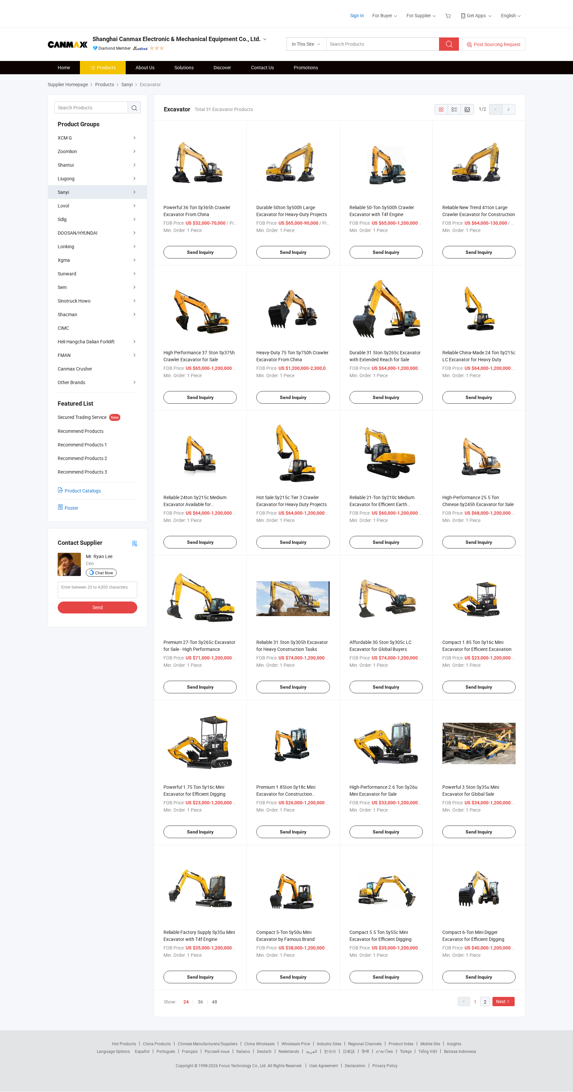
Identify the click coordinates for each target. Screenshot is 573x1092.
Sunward (67, 273)
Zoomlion (67, 151)
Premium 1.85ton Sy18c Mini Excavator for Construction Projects (285, 794)
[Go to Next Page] (508, 109)
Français (190, 1051)
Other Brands (71, 382)
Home (64, 67)
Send (98, 607)
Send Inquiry (200, 252)
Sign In (357, 15)
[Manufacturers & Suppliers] (90, 13)
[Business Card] (134, 543)
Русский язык (217, 1051)
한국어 (330, 1051)
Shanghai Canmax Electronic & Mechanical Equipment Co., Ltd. (177, 38)
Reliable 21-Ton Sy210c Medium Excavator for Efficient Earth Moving (382, 504)
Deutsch (264, 1051)
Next (501, 1001)
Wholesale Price (296, 1043)
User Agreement (323, 1065)
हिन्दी (365, 1051)
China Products (157, 1043)
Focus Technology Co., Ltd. (243, 1065)
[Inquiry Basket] (448, 15)
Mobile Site (430, 1043)
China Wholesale (259, 1043)
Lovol (63, 205)
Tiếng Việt (427, 1051)
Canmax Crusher (75, 369)
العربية (311, 1051)
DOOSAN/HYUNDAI (77, 233)
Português (166, 1051)
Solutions (184, 67)
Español (142, 1051)
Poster (71, 508)
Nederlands (289, 1051)
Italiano (243, 1051)
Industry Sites (329, 1043)
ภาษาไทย (384, 1051)
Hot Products (124, 1043)
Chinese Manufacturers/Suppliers (207, 1043)
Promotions (306, 67)
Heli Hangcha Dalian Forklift (86, 341)
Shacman (67, 314)
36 (200, 1002)
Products (106, 67)
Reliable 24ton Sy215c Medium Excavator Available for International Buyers (194, 504)
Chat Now (104, 572)
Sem (62, 287)
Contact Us (262, 67)
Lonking (66, 246)
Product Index (401, 1043)
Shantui (66, 165)
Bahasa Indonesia (460, 1051)
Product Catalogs (83, 491)
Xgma (64, 260)
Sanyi (63, 192)
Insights (454, 1043)
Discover (222, 67)
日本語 (349, 1051)
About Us (145, 67)
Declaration (355, 1065)
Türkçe (406, 1051)
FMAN (64, 355)
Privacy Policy (385, 1065)
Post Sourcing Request (497, 44)
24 (186, 1002)
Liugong (66, 178)
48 (214, 1002)
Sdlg (62, 219)
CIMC (63, 328)
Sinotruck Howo (74, 301)
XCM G (65, 138)
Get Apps (476, 15)
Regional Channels (365, 1043)
